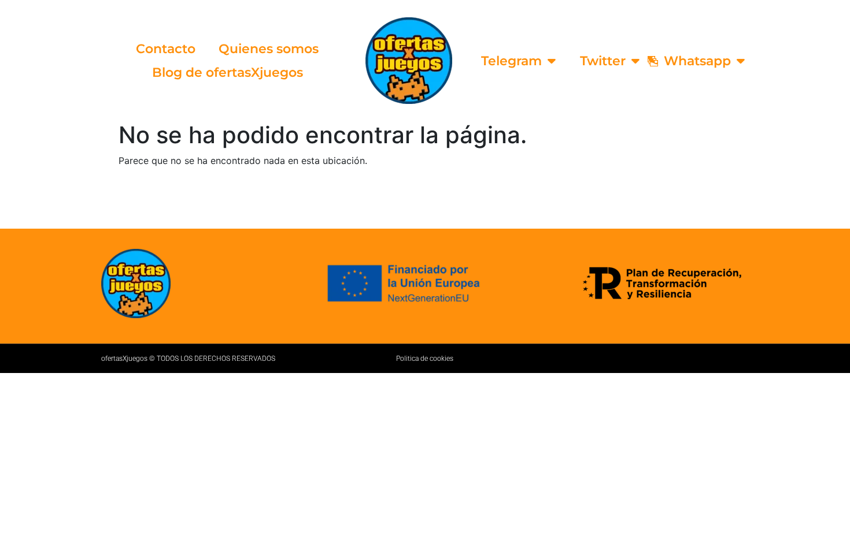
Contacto (165, 49)
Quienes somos (269, 49)
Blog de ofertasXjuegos (227, 72)
